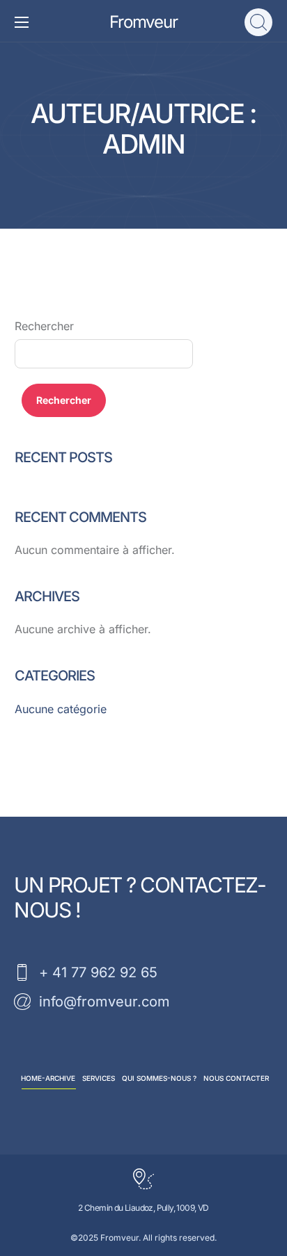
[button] (258, 22)
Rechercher (44, 326)
